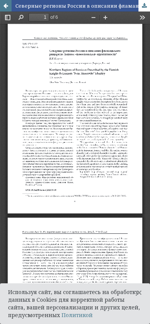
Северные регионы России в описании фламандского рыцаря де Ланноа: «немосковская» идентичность (82, 5)
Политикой (77, 315)
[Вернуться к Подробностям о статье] (6, 6)
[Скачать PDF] (144, 6)
